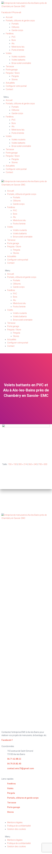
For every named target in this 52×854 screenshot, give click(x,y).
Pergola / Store (12, 73)
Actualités (10, 83)
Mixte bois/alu (18, 47)
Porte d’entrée (18, 50)
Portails (15, 24)
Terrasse (10, 66)
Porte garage (11, 69)
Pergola (15, 76)
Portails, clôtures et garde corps (20, 20)
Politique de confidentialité (19, 826)
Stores (15, 79)
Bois (14, 40)
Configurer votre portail (16, 86)
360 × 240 (32, 464)
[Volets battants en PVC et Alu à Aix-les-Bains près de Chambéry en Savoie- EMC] (26, 441)
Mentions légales (15, 822)
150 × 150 (12, 464)
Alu (13, 43)
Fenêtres (10, 33)
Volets (9, 53)
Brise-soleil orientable (21, 63)
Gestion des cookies (16, 829)
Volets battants (18, 60)
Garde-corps (17, 30)
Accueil (9, 17)
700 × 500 (42, 464)
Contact (9, 89)
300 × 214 (22, 464)
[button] (26, 97)
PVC (13, 37)
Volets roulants (18, 56)
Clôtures (15, 27)
